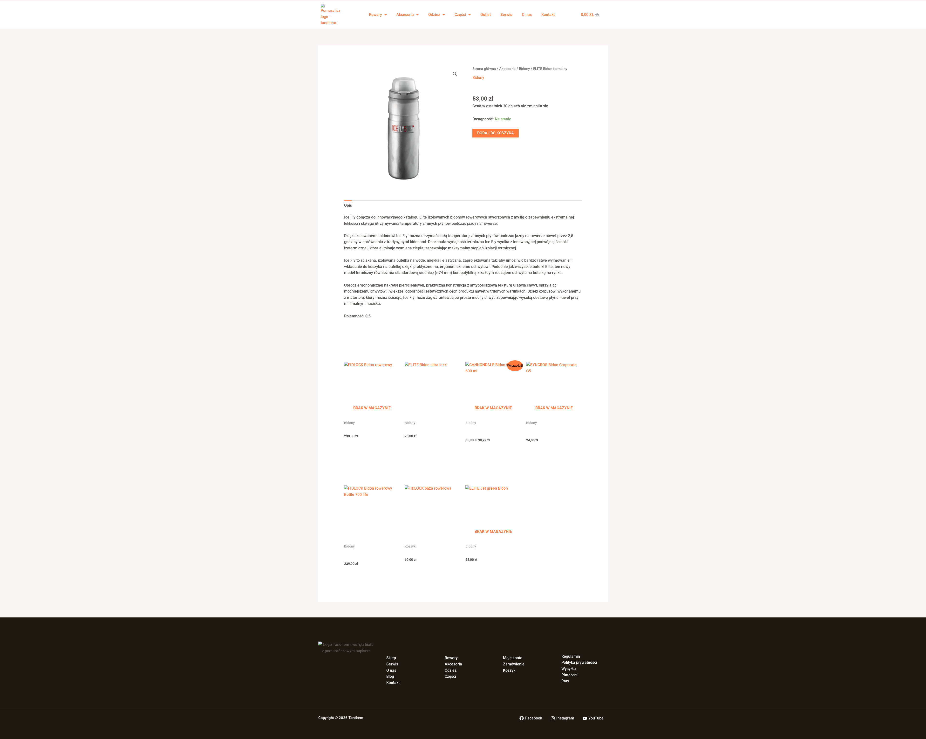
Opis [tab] (348, 205)
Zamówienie (513, 664)
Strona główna (484, 69)
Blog (390, 676)
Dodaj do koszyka (495, 133)
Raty (565, 681)
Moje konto (512, 658)
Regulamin (570, 656)
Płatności (569, 675)
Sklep (391, 658)
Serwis (506, 14)
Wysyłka (568, 668)
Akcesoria (405, 14)
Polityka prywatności (579, 662)
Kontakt (548, 14)
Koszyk (509, 670)
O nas (527, 14)
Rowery (375, 14)
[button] (454, 74)
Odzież (434, 14)
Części (460, 14)
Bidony (524, 69)
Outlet (485, 14)
